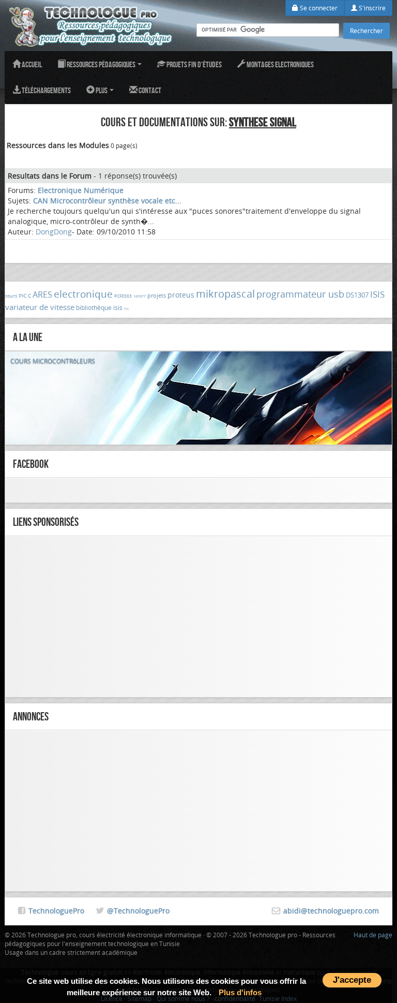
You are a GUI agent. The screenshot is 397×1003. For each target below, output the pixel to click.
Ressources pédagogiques (101, 64)
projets (156, 295)
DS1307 (357, 295)
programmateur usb (300, 294)
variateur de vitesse (39, 307)
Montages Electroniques (280, 64)
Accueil (31, 64)
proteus (180, 295)
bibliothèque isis (99, 307)
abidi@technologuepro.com (331, 911)
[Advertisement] (198, 616)
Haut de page (373, 935)
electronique (83, 294)
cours (11, 296)
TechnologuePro (56, 911)
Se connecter (318, 8)
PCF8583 (123, 296)
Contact (149, 90)
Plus (102, 90)
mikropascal (225, 294)
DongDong (54, 232)
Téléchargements (46, 90)
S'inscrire (371, 8)
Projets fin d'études (193, 64)
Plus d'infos (240, 992)
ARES (42, 294)
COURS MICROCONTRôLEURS (52, 361)
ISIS (377, 294)
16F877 (139, 296)
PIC (126, 309)
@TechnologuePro (138, 911)
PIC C (25, 295)
